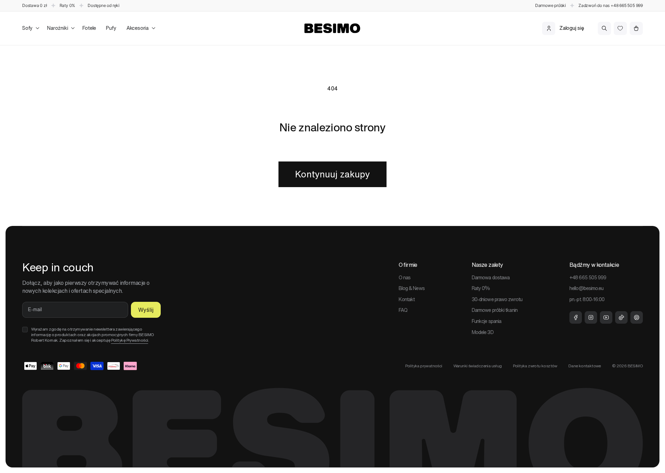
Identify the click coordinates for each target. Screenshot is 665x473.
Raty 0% (481, 288)
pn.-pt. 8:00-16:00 (586, 299)
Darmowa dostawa (491, 277)
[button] (30, 28)
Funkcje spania (486, 321)
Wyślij (145, 310)
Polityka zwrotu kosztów (535, 365)
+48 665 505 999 (627, 5)
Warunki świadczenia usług (477, 365)
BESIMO (635, 365)
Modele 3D (483, 332)
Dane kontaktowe (584, 365)
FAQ (403, 310)
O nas (405, 277)
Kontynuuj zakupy (332, 174)
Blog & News (412, 288)
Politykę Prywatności (129, 340)
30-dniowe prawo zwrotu (497, 299)
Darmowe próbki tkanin (494, 310)
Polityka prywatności (423, 365)
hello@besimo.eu (586, 288)
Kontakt (407, 299)
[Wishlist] (620, 28)
